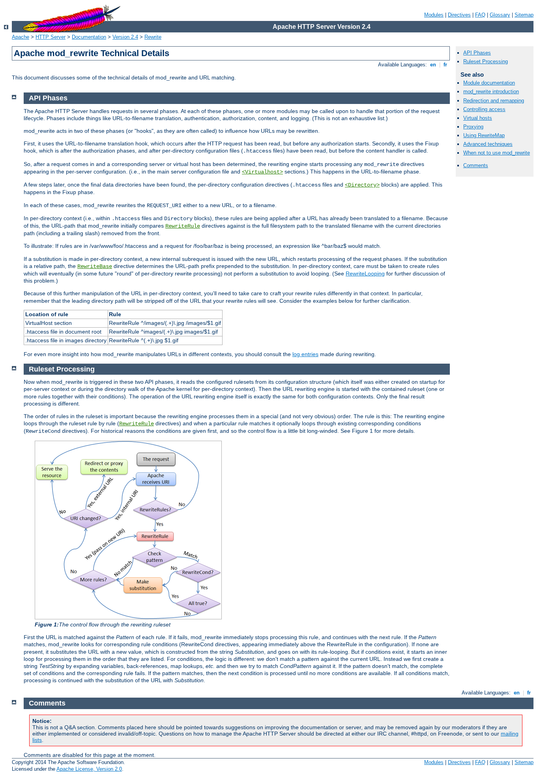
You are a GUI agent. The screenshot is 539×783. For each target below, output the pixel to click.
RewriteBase (94, 266)
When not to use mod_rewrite (496, 153)
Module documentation (489, 83)
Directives (459, 15)
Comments (475, 165)
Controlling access (484, 109)
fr (445, 65)
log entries (305, 354)
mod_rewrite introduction (491, 91)
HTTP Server (51, 37)
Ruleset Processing (485, 61)
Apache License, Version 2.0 (89, 769)
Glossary (500, 15)
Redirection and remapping (493, 101)
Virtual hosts (477, 118)
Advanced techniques (488, 144)
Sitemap (524, 15)
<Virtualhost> (262, 172)
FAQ (480, 15)
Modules (434, 15)
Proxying (473, 127)
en (433, 65)
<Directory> (362, 185)
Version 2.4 (125, 37)
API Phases (477, 53)
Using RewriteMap (484, 135)
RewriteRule (182, 226)
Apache (20, 37)
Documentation (89, 37)
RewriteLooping (365, 273)
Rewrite (152, 37)
